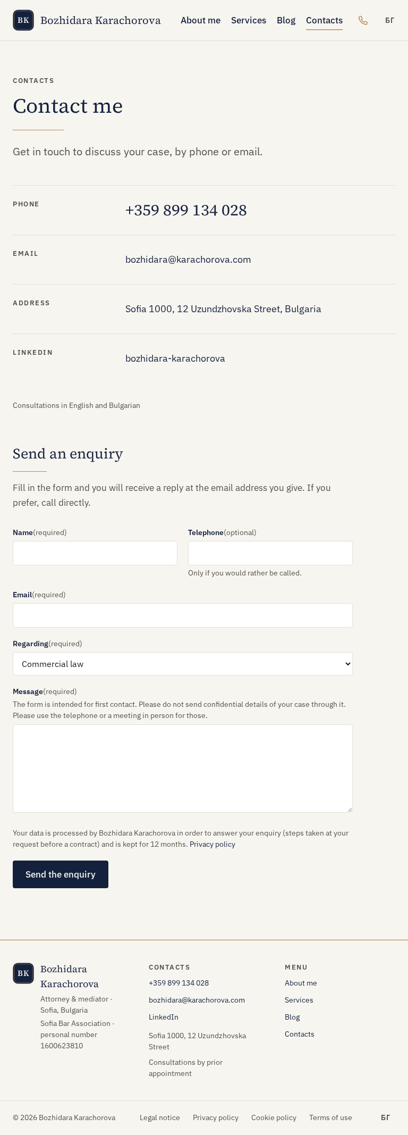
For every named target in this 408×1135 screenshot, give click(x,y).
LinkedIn (163, 1017)
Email (39, 594)
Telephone (222, 532)
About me (200, 20)
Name (40, 532)
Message (45, 691)
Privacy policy (212, 844)
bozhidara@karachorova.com (188, 259)
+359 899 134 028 (186, 210)
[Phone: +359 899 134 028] (362, 20)
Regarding (47, 643)
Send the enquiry (61, 874)
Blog (286, 20)
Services (248, 20)
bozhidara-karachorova (175, 358)
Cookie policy (273, 1117)
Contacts (324, 20)
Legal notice (160, 1117)
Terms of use (330, 1117)
